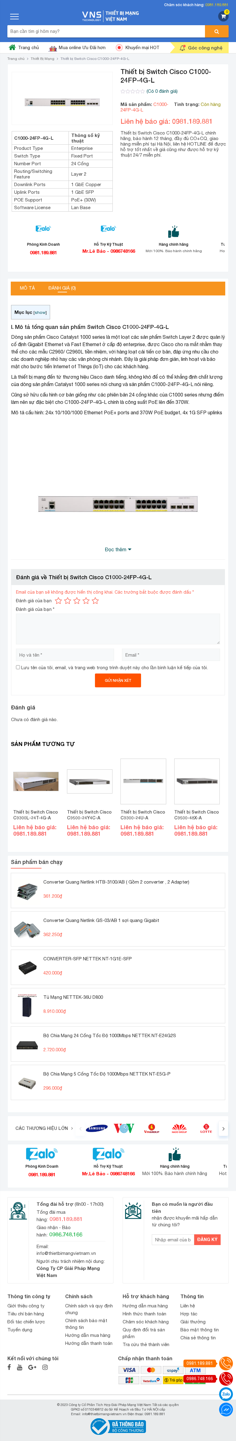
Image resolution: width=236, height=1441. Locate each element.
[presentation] (80, 1128)
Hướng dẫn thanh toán (88, 1343)
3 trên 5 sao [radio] (77, 600)
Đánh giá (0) (62, 288)
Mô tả (27, 288)
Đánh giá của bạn (34, 600)
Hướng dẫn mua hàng (87, 1335)
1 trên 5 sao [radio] (58, 600)
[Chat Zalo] (226, 1394)
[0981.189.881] (226, 1363)
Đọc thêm (115, 549)
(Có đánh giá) (162, 91)
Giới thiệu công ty (26, 1305)
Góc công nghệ (205, 47)
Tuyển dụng (19, 1329)
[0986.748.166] (226, 1379)
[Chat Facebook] (226, 1409)
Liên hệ (187, 1305)
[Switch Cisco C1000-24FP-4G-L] (62, 98)
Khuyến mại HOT (142, 47)
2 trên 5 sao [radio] (67, 600)
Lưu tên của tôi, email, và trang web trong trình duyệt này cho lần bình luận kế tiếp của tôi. (114, 667)
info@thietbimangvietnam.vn (66, 1253)
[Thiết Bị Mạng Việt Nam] (110, 15)
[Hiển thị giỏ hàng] (223, 19)
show (40, 312)
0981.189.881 (217, 4)
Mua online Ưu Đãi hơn (82, 47)
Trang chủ (28, 47)
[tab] (27, 288)
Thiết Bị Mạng (42, 59)
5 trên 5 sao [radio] (95, 600)
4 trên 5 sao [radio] (86, 600)
